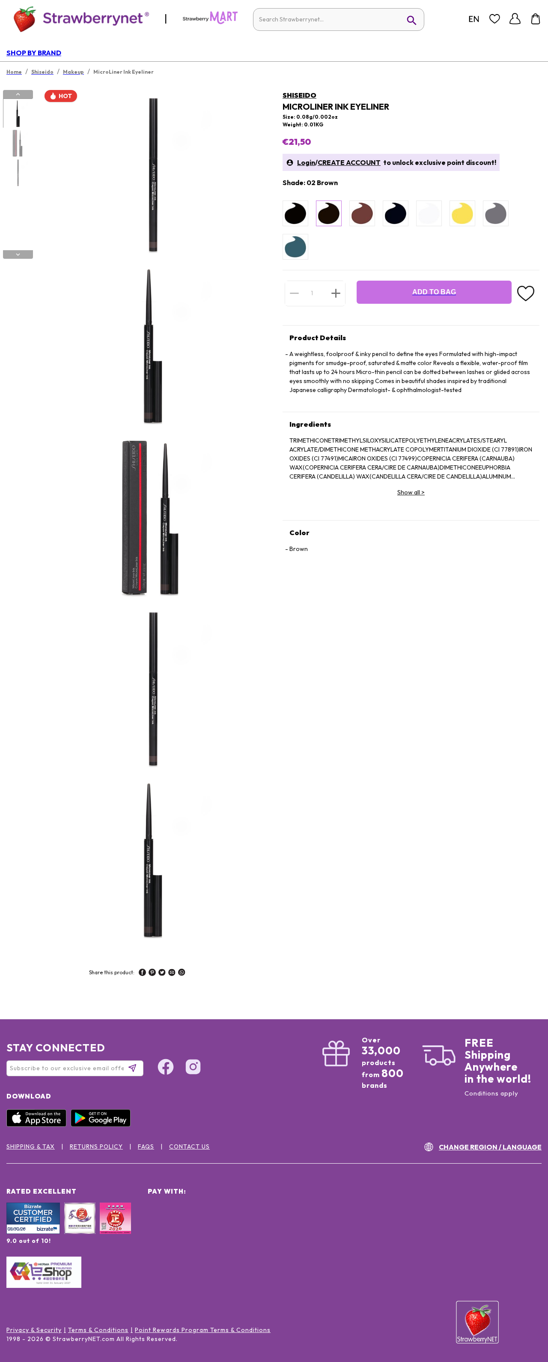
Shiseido (299, 95)
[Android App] (103, 1125)
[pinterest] (152, 973)
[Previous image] (18, 94)
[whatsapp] (181, 973)
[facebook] (142, 973)
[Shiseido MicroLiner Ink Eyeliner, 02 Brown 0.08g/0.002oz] (329, 213)
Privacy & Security (34, 1330)
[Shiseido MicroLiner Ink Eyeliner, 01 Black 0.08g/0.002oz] (295, 213)
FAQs (146, 1146)
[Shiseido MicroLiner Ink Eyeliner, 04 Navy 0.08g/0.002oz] (395, 213)
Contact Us (189, 1146)
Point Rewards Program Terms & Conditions (203, 1330)
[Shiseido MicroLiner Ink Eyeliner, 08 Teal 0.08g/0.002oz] (295, 247)
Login (306, 162)
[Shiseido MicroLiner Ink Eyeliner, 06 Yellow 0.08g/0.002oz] (462, 213)
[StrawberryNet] (77, 18)
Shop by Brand (33, 52)
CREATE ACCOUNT (349, 162)
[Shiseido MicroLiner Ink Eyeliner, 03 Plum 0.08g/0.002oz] (362, 213)
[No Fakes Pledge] (115, 1227)
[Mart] (210, 22)
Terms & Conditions (98, 1330)
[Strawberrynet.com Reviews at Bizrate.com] (33, 1232)
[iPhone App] (38, 1125)
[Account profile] (515, 19)
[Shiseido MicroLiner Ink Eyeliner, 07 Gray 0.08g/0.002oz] (496, 213)
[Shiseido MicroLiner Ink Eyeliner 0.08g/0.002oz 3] (17, 172)
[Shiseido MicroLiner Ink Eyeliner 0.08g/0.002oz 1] (17, 113)
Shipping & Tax (30, 1146)
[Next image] (18, 254)
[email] (172, 973)
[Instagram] (193, 1068)
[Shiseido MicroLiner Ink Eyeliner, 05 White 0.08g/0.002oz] (429, 213)
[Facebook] (165, 1068)
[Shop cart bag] (536, 19)
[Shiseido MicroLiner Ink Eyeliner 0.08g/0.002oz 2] (17, 143)
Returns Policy (96, 1146)
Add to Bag (434, 292)
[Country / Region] (474, 19)
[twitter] (162, 973)
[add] (336, 293)
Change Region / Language (490, 1147)
